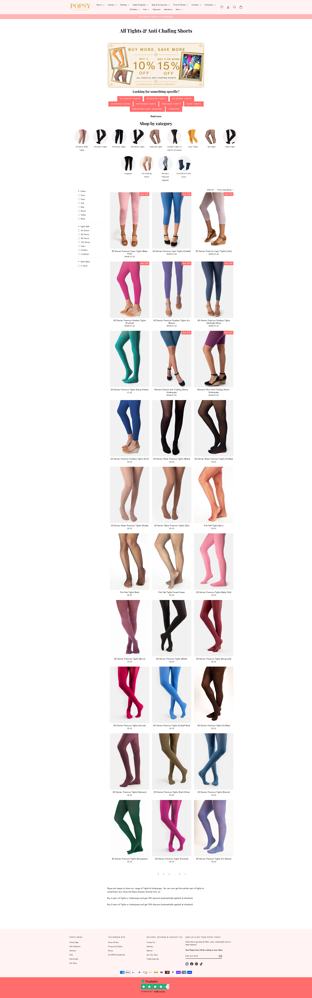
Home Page (73, 942)
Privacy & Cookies (115, 946)
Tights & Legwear (139, 5)
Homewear (209, 5)
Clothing (123, 5)
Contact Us (151, 942)
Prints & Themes (179, 5)
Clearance (157, 9)
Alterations (168, 9)
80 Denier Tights (156, 98)
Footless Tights (171, 104)
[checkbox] (90, 195)
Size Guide (73, 959)
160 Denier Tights (130, 98)
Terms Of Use (113, 942)
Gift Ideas (134, 9)
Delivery (150, 946)
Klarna (110, 950)
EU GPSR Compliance (116, 955)
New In (99, 5)
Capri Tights (194, 104)
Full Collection (74, 946)
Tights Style (85, 226)
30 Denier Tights (120, 104)
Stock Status (85, 261)
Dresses (111, 5)
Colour (83, 191)
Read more (156, 116)
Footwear (195, 5)
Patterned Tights (146, 104)
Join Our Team (152, 955)
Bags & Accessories (160, 5)
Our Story (73, 963)
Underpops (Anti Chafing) (147, 109)
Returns (149, 950)
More (178, 9)
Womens (72, 950)
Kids (145, 9)
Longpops (174, 109)
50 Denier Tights (182, 98)
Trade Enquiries (153, 959)
